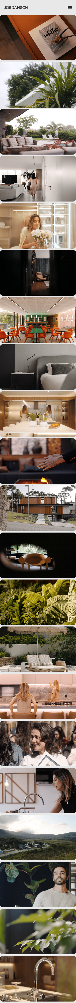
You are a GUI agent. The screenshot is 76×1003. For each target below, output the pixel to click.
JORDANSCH (16, 7)
